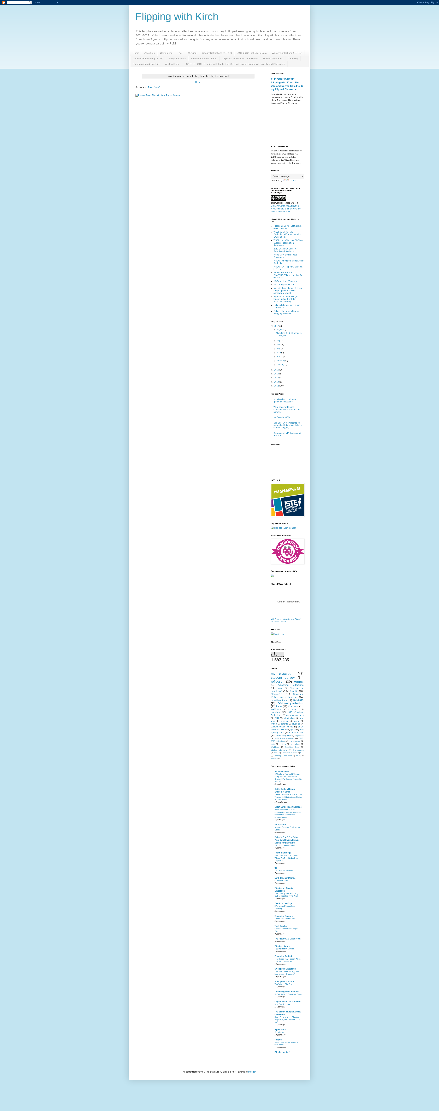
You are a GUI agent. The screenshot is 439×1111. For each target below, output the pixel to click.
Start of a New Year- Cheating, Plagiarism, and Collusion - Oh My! (287, 1019)
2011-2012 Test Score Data (252, 53)
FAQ (180, 53)
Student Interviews (279, 750)
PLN (277, 718)
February (280, 361)
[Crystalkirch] (283, 528)
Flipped (278, 1040)
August (279, 329)
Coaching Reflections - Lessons (287, 695)
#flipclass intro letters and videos (240, 58)
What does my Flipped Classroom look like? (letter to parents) (287, 409)
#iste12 (293, 691)
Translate (293, 180)
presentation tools (295, 715)
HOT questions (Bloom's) (285, 281)
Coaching (293, 58)
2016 (276, 370)
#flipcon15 (299, 735)
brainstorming (294, 741)
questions (275, 712)
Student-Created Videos (204, 58)
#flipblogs (275, 747)
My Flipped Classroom (285, 969)
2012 (276, 386)
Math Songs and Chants (285, 284)
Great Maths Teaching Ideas (288, 807)
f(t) (276, 868)
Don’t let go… (280, 1032)
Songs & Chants (177, 58)
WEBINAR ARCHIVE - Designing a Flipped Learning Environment (287, 234)
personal (274, 759)
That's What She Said (283, 984)
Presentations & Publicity (146, 64)
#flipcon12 (276, 694)
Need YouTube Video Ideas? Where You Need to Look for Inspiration (286, 858)
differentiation (298, 750)
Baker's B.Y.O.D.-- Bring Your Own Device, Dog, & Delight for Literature (287, 840)
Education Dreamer (284, 916)
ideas (279, 706)
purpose (284, 721)
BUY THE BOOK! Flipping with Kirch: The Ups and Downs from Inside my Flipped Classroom (235, 64)
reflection (277, 681)
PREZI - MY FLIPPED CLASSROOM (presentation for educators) (288, 275)
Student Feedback (273, 58)
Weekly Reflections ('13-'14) (148, 58)
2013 (276, 382)
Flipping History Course (284, 949)
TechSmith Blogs (283, 853)
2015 (276, 374)
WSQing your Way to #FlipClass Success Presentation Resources (288, 243)
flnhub (274, 724)
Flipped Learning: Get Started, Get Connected (287, 227)
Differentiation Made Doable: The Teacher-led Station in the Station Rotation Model (288, 797)
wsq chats (295, 744)
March (279, 356)
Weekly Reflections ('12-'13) (287, 53)
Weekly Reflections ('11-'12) (217, 53)
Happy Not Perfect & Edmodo (287, 845)
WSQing (192, 53)
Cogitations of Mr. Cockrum (288, 1001)
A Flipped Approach (284, 981)
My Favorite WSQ (282, 417)
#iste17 (277, 753)
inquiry (298, 756)
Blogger (252, 1072)
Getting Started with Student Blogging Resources (286, 312)
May (278, 348)
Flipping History (282, 946)
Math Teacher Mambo (285, 878)
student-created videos (282, 727)
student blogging (283, 735)
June (279, 344)
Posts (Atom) (154, 87)
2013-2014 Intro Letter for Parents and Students (285, 250)
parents (284, 724)
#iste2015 (298, 700)
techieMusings (282, 771)
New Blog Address (282, 1004)
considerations (279, 700)
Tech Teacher (281, 926)
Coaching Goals (292, 747)
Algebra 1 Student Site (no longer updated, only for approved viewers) (286, 299)
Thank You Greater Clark (285, 919)
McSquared (280, 824)
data (294, 709)
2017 (276, 326)
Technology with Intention (287, 991)
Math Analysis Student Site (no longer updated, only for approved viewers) (288, 290)
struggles (296, 724)
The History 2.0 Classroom (288, 939)
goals (293, 729)
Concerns (293, 706)
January (280, 364)
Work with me (172, 64)
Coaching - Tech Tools (283, 756)
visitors (283, 744)
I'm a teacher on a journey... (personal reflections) (286, 400)
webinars (276, 709)
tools (273, 744)
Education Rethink (283, 956)
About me (149, 53)
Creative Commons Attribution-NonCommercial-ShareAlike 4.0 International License (286, 209)
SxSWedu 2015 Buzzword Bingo (288, 994)
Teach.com (279, 634)
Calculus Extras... (282, 881)
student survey (283, 677)
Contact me (166, 53)
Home (136, 53)
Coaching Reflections (291, 684)
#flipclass (299, 681)
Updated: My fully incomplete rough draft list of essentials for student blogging (288, 425)
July (278, 340)
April (278, 352)
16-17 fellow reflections (284, 738)
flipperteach (280, 1029)
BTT (302, 753)
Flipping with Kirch (176, 16)
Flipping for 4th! (282, 1052)
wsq (279, 688)
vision (296, 721)
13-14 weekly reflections (290, 703)
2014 (276, 378)
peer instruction (296, 732)
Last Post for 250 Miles (284, 870)
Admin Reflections (290, 753)
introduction (289, 718)
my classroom (282, 673)
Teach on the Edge (283, 903)
